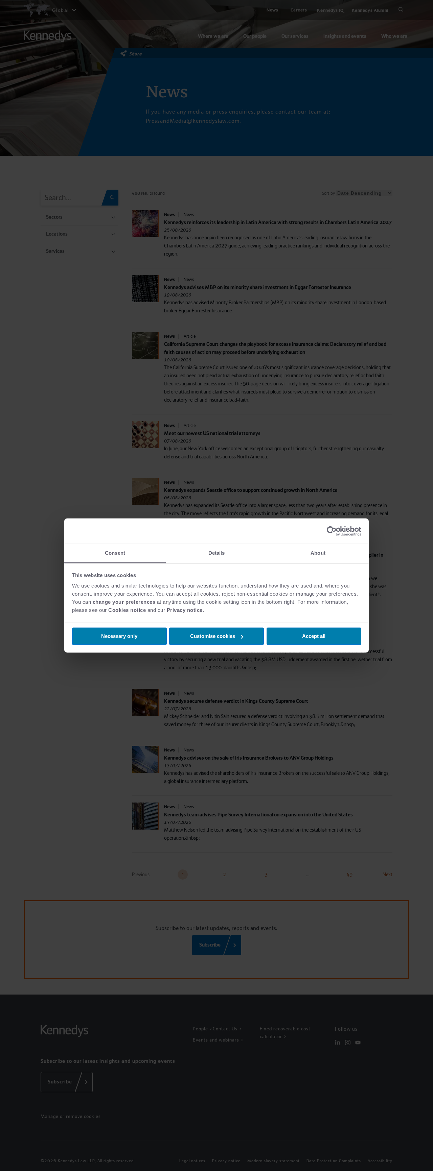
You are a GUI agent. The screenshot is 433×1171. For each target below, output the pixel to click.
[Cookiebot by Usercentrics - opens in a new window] (331, 531)
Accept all (313, 636)
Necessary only (119, 636)
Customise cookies (212, 636)
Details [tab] (216, 553)
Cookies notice (127, 610)
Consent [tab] (115, 553)
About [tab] (318, 553)
